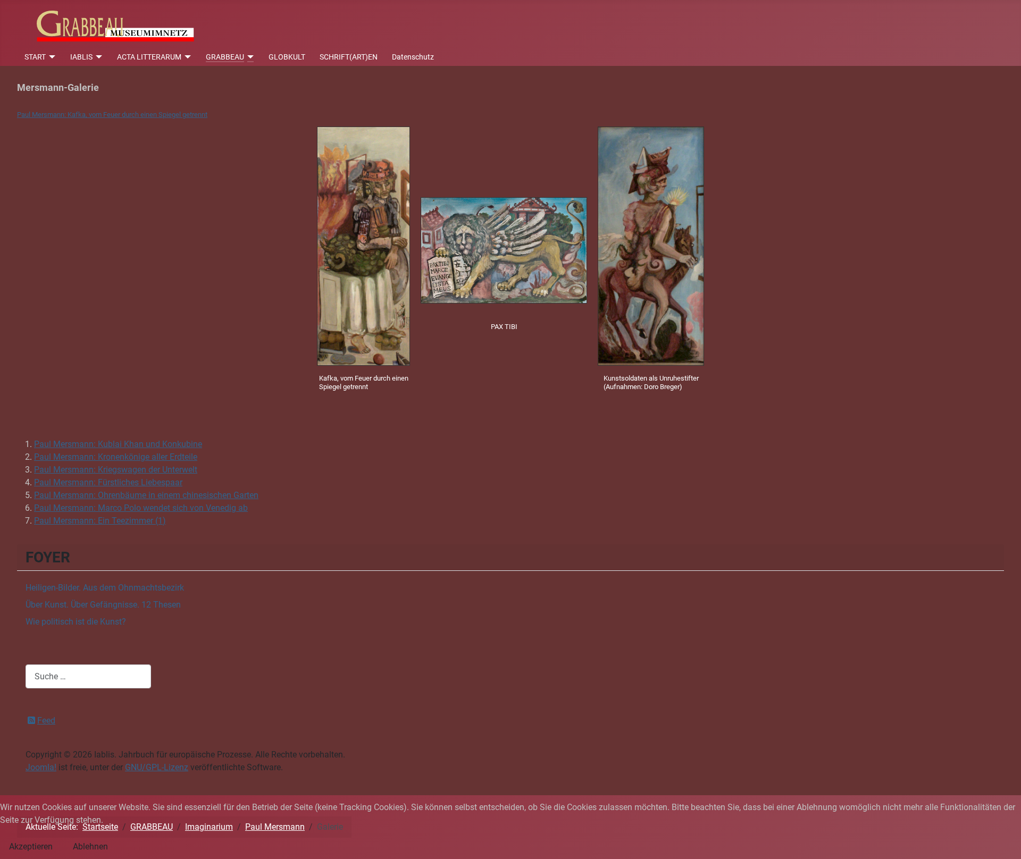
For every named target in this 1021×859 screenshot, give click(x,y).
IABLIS (81, 57)
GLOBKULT (287, 57)
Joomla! (41, 767)
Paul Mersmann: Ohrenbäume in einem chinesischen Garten (146, 495)
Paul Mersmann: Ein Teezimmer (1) (100, 521)
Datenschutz (413, 57)
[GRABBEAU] (249, 57)
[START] (51, 57)
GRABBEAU (225, 57)
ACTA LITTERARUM (149, 57)
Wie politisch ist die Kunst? (76, 622)
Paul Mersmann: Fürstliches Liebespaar (108, 482)
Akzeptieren (31, 846)
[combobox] (88, 676)
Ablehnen (90, 846)
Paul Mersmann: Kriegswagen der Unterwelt (115, 470)
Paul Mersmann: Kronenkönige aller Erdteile (115, 457)
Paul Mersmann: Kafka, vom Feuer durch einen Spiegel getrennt (112, 115)
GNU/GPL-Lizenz (156, 767)
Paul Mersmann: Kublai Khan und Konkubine (118, 444)
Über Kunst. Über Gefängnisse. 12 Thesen (103, 605)
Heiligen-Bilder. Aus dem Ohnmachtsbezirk (105, 588)
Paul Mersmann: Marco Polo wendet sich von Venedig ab (141, 508)
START (35, 57)
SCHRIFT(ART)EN (349, 57)
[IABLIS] (98, 57)
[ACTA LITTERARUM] (186, 57)
